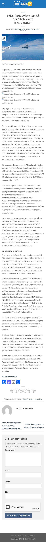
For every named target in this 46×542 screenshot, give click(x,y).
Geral (23, 12)
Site (6, 492)
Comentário (10, 450)
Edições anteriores (26, 535)
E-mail (8, 481)
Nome (7, 470)
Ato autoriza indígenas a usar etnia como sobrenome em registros (11, 425)
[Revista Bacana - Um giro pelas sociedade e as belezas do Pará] (23, 4)
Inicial (14, 535)
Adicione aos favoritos (34, 399)
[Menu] (3, 4)
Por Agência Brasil (9, 376)
